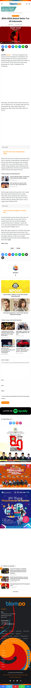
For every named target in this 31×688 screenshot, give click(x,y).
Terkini (4, 643)
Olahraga (18, 638)
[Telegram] (19, 46)
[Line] (23, 46)
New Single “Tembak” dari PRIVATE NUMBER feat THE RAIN (23, 333)
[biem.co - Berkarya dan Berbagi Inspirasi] (15, 3)
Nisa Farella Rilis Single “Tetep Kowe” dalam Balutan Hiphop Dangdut (20, 177)
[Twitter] (6, 46)
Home (11, 12)
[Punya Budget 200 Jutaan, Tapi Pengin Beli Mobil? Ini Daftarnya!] (23, 343)
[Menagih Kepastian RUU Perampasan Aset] (5, 586)
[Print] (2, 49)
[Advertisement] (15, 84)
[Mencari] (29, 4)
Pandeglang (5, 640)
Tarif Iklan (12, 677)
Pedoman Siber (21, 675)
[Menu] (2, 4)
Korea (16, 636)
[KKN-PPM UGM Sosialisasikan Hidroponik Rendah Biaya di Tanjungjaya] (8, 343)
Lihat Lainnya (15, 591)
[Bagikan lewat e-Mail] (26, 46)
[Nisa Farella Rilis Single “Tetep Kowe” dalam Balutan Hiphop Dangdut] (5, 178)
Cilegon (18, 631)
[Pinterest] (9, 46)
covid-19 (26, 631)
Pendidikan (14, 640)
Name (2, 380)
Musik (18, 248)
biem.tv (4, 675)
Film (12, 633)
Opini (25, 638)
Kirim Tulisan (14, 675)
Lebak (4, 638)
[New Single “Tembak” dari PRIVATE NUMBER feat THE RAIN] (23, 326)
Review (3, 659)
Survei (3, 666)
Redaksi (11, 24)
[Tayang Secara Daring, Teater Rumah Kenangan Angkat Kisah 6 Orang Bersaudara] (8, 326)
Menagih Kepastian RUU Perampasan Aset (20, 584)
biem (12, 248)
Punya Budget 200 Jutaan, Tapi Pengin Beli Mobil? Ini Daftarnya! (22, 350)
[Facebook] (2, 46)
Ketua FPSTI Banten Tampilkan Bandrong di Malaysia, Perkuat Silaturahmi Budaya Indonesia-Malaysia (18, 571)
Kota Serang (24, 636)
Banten (4, 631)
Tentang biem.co (17, 677)
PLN (22, 640)
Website (2, 390)
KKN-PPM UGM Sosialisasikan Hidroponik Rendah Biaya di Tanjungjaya (8, 350)
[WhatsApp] (16, 46)
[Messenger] (12, 46)
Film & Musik (19, 12)
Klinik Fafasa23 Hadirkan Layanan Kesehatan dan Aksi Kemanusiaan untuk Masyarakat (19, 578)
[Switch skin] (26, 4)
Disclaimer (9, 675)
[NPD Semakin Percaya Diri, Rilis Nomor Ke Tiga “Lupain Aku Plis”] (5, 185)
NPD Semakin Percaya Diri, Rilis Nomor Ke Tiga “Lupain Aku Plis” (18, 183)
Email (2, 385)
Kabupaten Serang (7, 636)
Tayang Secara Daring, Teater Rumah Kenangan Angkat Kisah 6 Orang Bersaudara (7, 333)
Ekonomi (5, 633)
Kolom (3, 662)
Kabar (18, 633)
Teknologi (4, 657)
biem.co (9, 55)
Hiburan (14, 12)
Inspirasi (3, 655)
